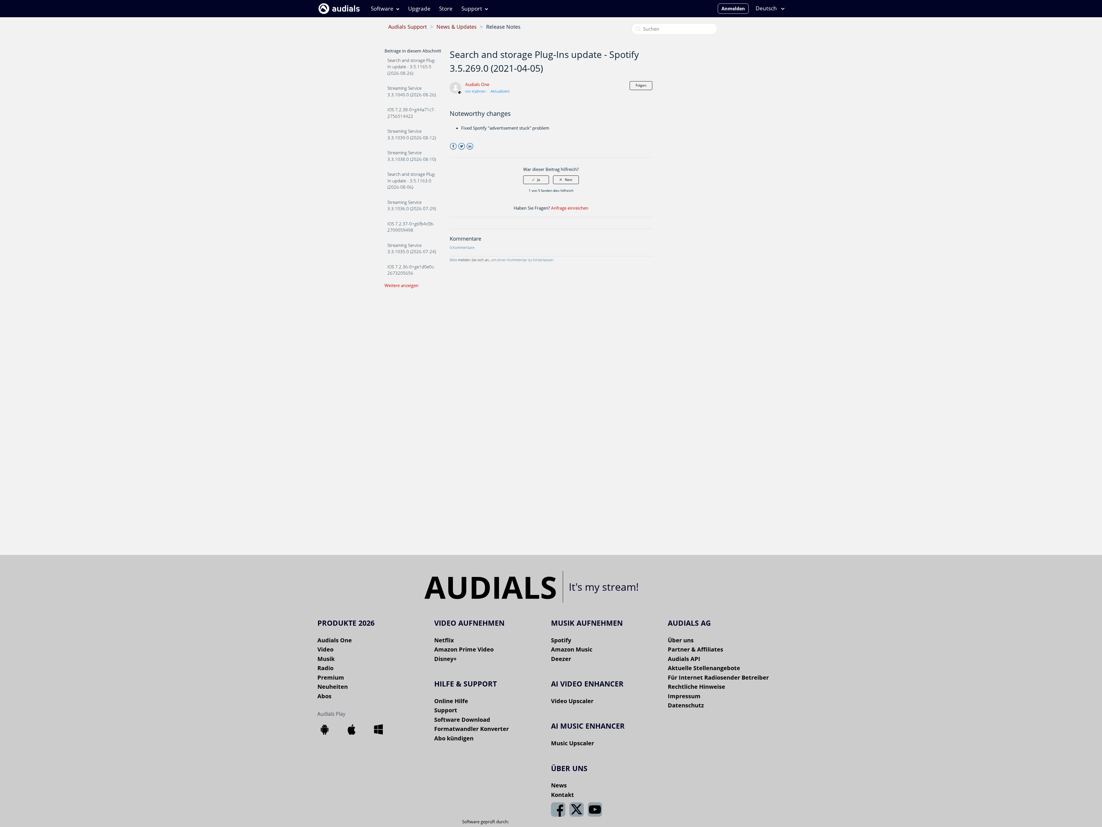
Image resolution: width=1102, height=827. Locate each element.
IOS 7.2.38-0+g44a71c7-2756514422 (411, 113)
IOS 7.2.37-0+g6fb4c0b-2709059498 (410, 227)
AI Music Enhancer (588, 726)
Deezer (561, 659)
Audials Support (407, 26)
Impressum (684, 696)
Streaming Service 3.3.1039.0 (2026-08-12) (411, 134)
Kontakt (562, 795)
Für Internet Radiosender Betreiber (718, 677)
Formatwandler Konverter (471, 729)
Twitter (461, 146)
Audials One (477, 84)
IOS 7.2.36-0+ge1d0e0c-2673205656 (411, 270)
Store (446, 8)
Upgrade (419, 8)
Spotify (561, 640)
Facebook (453, 146)
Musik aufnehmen (587, 623)
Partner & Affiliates (695, 649)
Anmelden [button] (733, 8)
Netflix (444, 640)
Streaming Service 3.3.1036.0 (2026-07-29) (411, 205)
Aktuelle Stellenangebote (704, 668)
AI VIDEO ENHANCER (587, 683)
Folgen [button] (641, 85)
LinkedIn (470, 146)
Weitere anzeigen (401, 285)
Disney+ (445, 659)
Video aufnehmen (469, 623)
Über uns (681, 640)
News (559, 785)
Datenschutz (686, 705)
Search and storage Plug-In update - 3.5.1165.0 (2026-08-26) (411, 66)
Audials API (684, 659)
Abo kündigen (454, 738)
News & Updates (456, 26)
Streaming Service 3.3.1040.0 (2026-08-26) (411, 91)
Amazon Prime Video (464, 649)
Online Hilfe (451, 701)
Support (471, 8)
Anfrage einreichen (569, 208)
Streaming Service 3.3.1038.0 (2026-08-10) (411, 156)
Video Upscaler (572, 701)
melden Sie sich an (473, 259)
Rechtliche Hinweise (696, 687)
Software (382, 8)
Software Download (462, 719)
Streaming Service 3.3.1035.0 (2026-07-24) (411, 248)
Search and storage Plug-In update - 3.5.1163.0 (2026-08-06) (411, 180)
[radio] (536, 179)
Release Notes (503, 26)
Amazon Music (571, 649)
